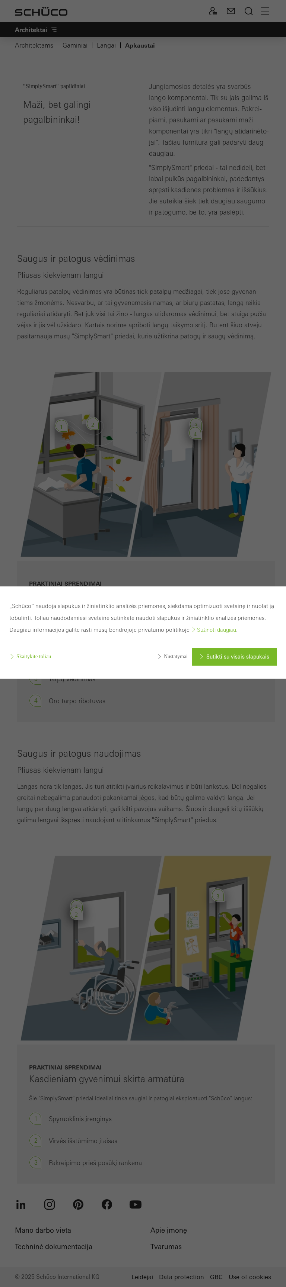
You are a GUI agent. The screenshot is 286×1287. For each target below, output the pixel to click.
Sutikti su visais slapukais (237, 656)
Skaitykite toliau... (35, 656)
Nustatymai (176, 656)
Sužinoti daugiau (216, 630)
